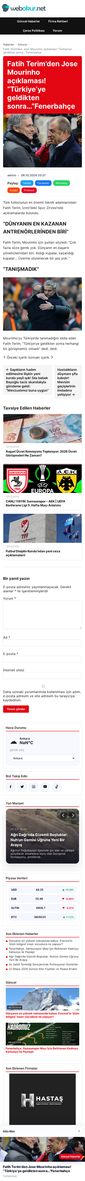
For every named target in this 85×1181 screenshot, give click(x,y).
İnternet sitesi (13, 670)
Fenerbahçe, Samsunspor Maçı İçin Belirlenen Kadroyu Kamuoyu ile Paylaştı (44, 950)
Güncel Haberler (28, 21)
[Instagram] (33, 787)
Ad (6, 637)
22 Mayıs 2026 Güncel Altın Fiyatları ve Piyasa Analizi (43, 969)
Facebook (43, 183)
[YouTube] (45, 787)
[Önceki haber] (63, 815)
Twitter (27, 183)
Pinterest (29, 190)
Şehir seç (17, 750)
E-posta (10, 654)
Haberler (8, 44)
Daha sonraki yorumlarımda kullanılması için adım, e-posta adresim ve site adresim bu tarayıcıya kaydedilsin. (42, 696)
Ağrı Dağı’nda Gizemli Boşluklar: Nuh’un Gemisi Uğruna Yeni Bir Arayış (43, 958)
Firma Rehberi (58, 21)
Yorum (9, 598)
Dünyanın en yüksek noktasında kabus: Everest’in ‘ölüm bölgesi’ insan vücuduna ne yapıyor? (40, 942)
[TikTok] (56, 787)
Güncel (22, 44)
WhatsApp (61, 183)
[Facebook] (10, 787)
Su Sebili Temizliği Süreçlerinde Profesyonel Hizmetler (43, 964)
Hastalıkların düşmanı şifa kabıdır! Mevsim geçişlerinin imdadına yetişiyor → (67, 382)
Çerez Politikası (34, 30)
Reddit (13, 190)
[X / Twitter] (22, 787)
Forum (57, 30)
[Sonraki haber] (72, 815)
